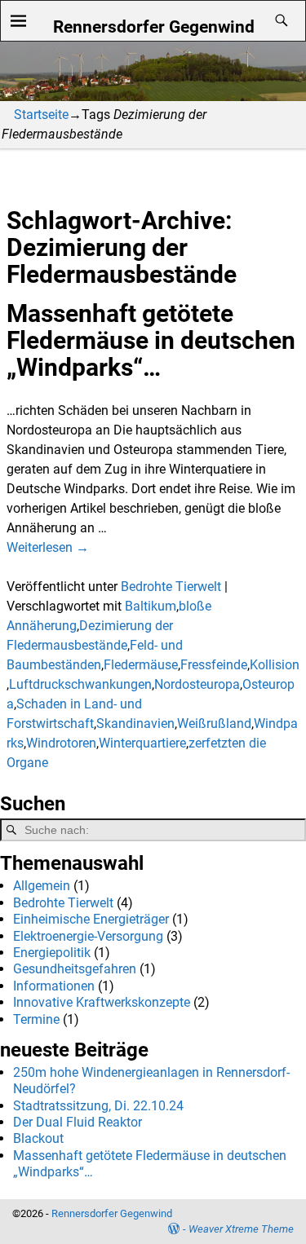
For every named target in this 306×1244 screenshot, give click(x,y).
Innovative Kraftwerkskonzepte (101, 1002)
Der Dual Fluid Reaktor (77, 1122)
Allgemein (41, 885)
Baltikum (150, 606)
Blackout (38, 1138)
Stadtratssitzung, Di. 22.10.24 (98, 1106)
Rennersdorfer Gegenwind (154, 26)
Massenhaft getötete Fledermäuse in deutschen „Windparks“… (151, 340)
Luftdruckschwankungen (80, 684)
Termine (36, 1019)
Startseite (41, 114)
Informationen (54, 986)
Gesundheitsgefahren (74, 969)
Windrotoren (61, 743)
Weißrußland (214, 723)
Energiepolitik (52, 952)
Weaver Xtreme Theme (241, 1229)
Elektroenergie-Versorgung (88, 936)
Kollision (274, 665)
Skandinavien (135, 723)
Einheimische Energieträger (91, 919)
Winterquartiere (142, 743)
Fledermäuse (141, 665)
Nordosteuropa (197, 684)
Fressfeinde (213, 665)
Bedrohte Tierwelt (171, 586)
